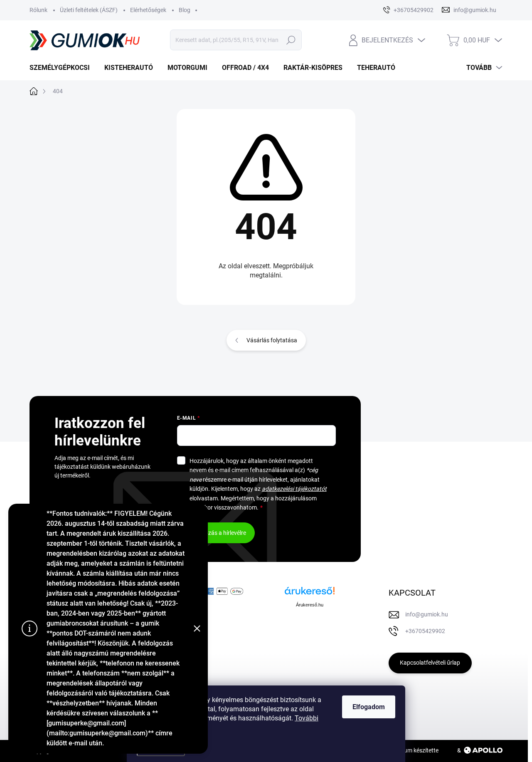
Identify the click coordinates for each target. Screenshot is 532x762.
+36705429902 (425, 631)
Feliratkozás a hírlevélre (216, 532)
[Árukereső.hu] (310, 594)
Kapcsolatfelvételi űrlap (430, 662)
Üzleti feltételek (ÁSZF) (89, 10)
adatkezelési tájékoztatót (294, 488)
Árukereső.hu (309, 604)
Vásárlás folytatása (271, 340)
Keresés (291, 40)
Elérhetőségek (148, 10)
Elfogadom (368, 707)
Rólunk (38, 10)
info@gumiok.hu (426, 614)
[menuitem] (63, 67)
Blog (184, 10)
